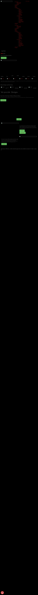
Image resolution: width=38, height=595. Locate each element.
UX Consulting (21, 19)
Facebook (34, 76)
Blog (15, 6)
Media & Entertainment (21, 12)
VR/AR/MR (20, 20)
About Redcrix (19, 3)
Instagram (2, 76)
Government (20, 15)
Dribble (18, 75)
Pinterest (28, 76)
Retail (19, 33)
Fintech (20, 36)
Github (12, 75)
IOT (19, 41)
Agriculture (20, 14)
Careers (18, 27)
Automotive (20, 10)
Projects (16, 5)
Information (16, 1)
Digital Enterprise (21, 45)
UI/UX (20, 16)
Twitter (7, 76)
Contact (16, 47)
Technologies (17, 4)
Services (16, 30)
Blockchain (20, 42)
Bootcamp (16, 23)
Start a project (27, 1)
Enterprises (18, 39)
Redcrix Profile (19, 2)
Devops (20, 22)
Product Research (21, 44)
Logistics (20, 9)
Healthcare (20, 13)
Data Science (20, 17)
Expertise (16, 7)
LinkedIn (23, 76)
